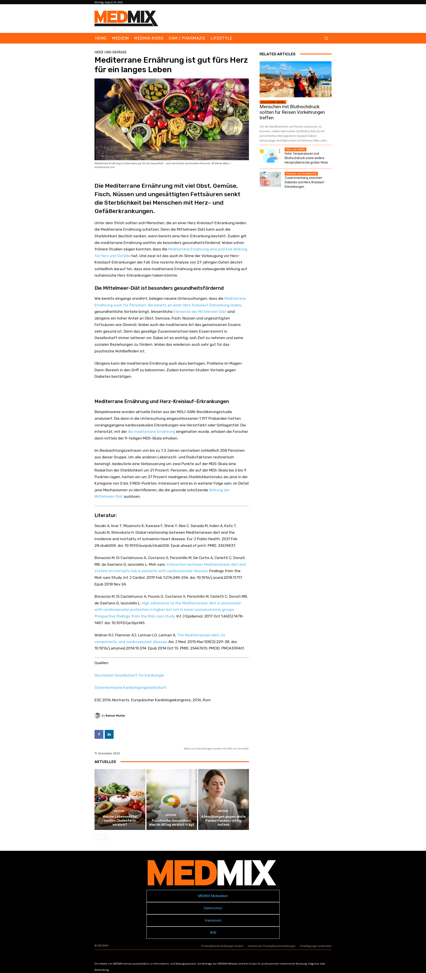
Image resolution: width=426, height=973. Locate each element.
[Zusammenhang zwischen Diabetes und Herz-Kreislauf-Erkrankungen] (270, 179)
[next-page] (104, 837)
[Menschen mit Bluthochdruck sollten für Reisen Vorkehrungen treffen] (295, 79)
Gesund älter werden (273, 102)
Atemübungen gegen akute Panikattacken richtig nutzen (223, 821)
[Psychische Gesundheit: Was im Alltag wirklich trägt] (171, 799)
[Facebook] (99, 734)
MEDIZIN (119, 811)
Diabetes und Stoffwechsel (301, 173)
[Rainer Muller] (98, 716)
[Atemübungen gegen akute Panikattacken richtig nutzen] (223, 799)
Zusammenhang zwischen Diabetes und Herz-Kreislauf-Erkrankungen (305, 182)
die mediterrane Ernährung (151, 431)
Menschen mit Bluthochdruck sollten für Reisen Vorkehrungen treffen (292, 112)
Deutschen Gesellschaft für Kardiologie (129, 675)
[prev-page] (97, 837)
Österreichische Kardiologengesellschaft (131, 687)
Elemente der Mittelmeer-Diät (200, 311)
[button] (326, 38)
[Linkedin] (109, 734)
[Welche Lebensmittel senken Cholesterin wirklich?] (120, 799)
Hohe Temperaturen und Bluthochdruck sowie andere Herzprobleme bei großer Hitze (306, 158)
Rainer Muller (115, 715)
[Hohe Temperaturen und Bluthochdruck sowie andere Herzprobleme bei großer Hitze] (270, 155)
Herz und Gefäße (110, 52)
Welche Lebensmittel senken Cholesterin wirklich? (120, 821)
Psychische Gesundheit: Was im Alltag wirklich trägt (171, 823)
